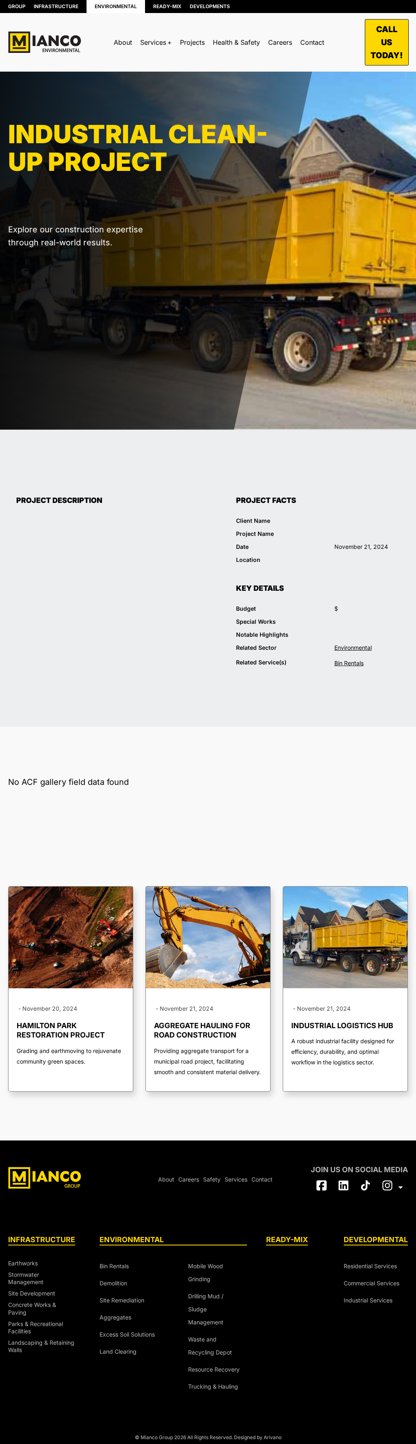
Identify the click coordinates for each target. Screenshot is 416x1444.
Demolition (113, 1283)
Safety (212, 1179)
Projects (192, 42)
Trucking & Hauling (253, 66)
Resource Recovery (168, 70)
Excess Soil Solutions (127, 1334)
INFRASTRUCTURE (56, 6)
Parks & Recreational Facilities (35, 1327)
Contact (312, 42)
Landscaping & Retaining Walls (41, 1346)
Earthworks (23, 1263)
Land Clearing (118, 1351)
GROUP (17, 6)
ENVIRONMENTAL (116, 6)
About (123, 42)
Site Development (31, 1293)
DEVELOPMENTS (210, 6)
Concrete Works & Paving (32, 1308)
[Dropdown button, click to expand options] (392, 1187)
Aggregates (115, 1317)
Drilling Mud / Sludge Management (205, 1309)
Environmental (353, 647)
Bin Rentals (45, 69)
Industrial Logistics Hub (342, 1025)
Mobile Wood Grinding (205, 1272)
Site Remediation (122, 1300)
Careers (280, 42)
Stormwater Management (25, 1278)
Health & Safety (236, 42)
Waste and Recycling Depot (210, 1346)
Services (236, 1179)
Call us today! (386, 42)
